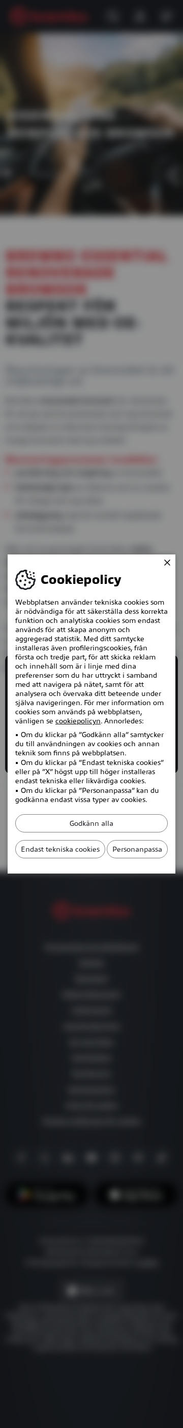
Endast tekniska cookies (60, 849)
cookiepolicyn (78, 721)
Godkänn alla (91, 823)
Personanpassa (137, 849)
